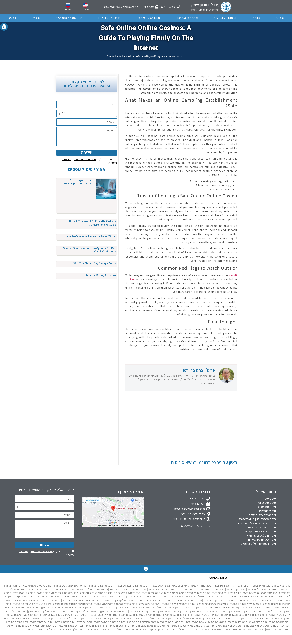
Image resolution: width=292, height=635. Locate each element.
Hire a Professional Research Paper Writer (90, 236)
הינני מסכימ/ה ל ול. (89, 161)
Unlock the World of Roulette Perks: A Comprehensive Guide (92, 223)
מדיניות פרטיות (202, 526)
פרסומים (36, 17)
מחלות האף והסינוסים (187, 17)
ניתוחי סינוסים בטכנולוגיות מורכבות (255, 523)
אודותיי (256, 17)
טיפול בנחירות (267, 511)
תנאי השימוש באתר (85, 159)
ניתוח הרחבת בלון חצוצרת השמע (257, 519)
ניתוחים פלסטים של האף (149, 17)
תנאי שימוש (187, 526)
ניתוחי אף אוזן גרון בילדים (110, 17)
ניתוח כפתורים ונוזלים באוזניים (258, 543)
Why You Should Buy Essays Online (94, 263)
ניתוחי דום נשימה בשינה (262, 527)
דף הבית (280, 17)
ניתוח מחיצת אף (266, 506)
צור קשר (12, 17)
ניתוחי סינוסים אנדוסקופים (260, 531)
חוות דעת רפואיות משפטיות (69, 17)
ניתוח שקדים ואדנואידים (262, 539)
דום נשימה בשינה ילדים (262, 515)
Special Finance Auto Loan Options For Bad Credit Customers (89, 250)
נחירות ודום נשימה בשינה (225, 17)
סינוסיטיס (270, 498)
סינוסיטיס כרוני (267, 502)
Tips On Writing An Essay (100, 275)
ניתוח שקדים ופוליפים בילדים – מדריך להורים (77, 182)
